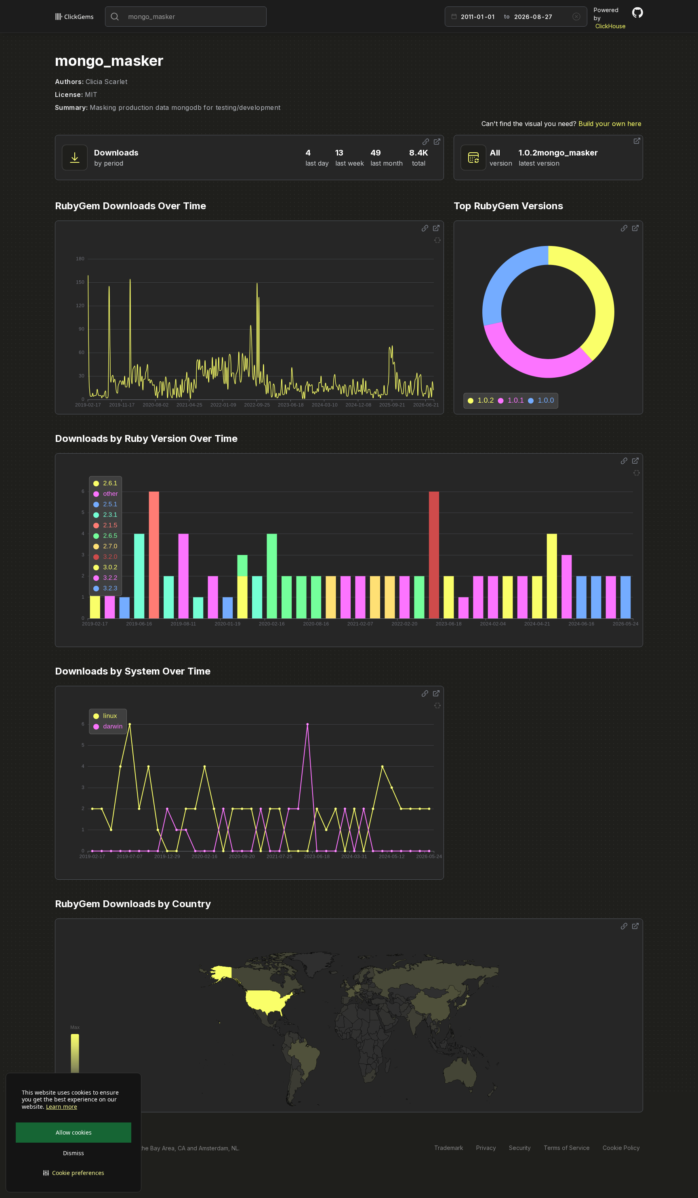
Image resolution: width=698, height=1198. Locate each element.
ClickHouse (610, 26)
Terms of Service (567, 1147)
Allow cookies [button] (74, 1132)
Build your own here (609, 124)
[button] (73, 1173)
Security (520, 1147)
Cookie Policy (621, 1147)
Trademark (448, 1147)
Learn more (61, 1106)
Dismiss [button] (73, 1153)
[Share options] (426, 142)
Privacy (486, 1147)
